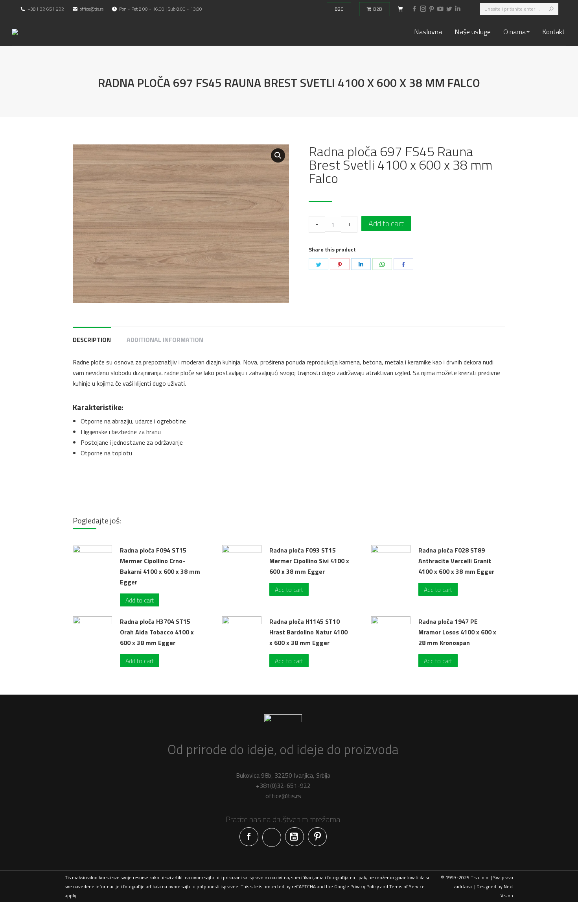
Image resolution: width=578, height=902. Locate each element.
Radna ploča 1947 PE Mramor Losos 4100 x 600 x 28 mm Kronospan (457, 632)
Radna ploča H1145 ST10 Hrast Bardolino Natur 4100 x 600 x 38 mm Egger (308, 632)
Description (92, 339)
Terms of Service (407, 886)
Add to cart (386, 223)
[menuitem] (428, 32)
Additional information (165, 339)
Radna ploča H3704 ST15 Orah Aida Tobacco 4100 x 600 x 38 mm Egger (157, 632)
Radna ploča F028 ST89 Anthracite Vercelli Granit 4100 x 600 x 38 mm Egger (456, 560)
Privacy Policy (364, 886)
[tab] (92, 336)
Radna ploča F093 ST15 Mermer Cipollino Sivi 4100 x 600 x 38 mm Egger (309, 560)
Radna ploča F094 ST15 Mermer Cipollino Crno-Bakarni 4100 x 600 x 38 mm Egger (160, 566)
